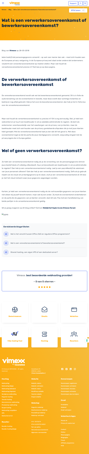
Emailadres (64, 404)
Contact (63, 429)
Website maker (36, 388)
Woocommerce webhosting (10, 402)
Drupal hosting (6, 407)
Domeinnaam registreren (69, 383)
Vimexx (4, 9)
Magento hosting (7, 397)
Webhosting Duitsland (9, 388)
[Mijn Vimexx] (81, 3)
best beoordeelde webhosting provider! (49, 275)
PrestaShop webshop (38, 412)
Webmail (63, 407)
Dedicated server (7, 416)
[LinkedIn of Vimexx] (71, 369)
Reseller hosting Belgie (9, 429)
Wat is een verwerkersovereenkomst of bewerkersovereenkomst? (34, 9)
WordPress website (37, 391)
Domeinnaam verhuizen (68, 386)
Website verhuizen (37, 386)
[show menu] (3, 3)
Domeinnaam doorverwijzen (70, 394)
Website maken (36, 383)
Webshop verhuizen (37, 415)
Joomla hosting (7, 399)
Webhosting (5, 383)
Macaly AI (64, 420)
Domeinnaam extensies (68, 391)
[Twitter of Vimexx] (67, 369)
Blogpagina (64, 437)
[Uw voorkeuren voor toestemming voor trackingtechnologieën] (87, 340)
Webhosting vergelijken (9, 410)
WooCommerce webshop (39, 410)
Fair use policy (36, 427)
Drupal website (36, 397)
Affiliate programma (67, 443)
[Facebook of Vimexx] (63, 369)
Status (63, 432)
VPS (3, 413)
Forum (63, 440)
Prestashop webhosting (9, 405)
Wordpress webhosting (9, 394)
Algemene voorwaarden (39, 432)
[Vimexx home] (13, 3)
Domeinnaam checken (68, 388)
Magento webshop (37, 407)
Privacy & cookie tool (68, 423)
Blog (10, 9)
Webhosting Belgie (8, 386)
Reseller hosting (7, 426)
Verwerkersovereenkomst (39, 429)
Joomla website (36, 394)
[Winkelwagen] (85, 3)
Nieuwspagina (65, 435)
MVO (62, 445)
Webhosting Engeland (9, 391)
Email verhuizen (66, 410)
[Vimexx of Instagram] (75, 369)
